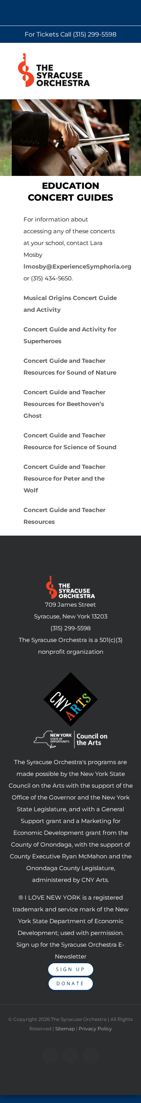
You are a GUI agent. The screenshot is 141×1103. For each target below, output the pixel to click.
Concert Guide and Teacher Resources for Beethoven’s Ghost (64, 403)
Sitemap (65, 1029)
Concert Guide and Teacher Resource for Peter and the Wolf (64, 478)
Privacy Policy (95, 1029)
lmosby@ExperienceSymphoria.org (78, 266)
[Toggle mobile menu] (131, 57)
